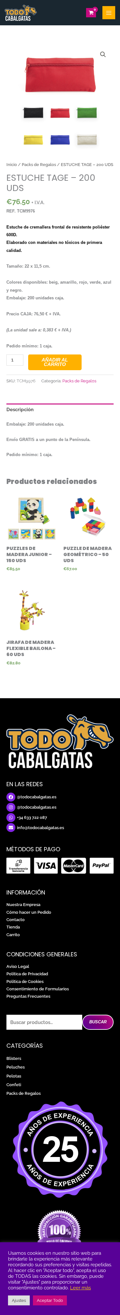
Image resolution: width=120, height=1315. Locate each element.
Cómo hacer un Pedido (28, 912)
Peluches (15, 1067)
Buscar (98, 1022)
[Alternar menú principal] (108, 12)
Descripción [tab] (20, 409)
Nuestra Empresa (23, 904)
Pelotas (13, 1076)
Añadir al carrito (55, 362)
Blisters (13, 1058)
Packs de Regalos (39, 164)
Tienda (13, 927)
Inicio (11, 164)
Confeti (13, 1084)
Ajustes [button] (19, 1300)
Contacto (15, 919)
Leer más (80, 1287)
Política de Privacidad (27, 973)
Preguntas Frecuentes (28, 996)
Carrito (13, 934)
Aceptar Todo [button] (50, 1300)
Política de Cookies (25, 981)
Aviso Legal (17, 966)
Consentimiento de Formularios (37, 988)
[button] (103, 54)
